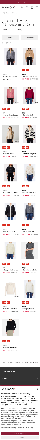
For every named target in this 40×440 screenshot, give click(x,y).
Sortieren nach (29, 38)
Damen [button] (4, 363)
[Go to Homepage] (9, 7)
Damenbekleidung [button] (14, 363)
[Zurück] (3, 22)
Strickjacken (21, 30)
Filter (9, 38)
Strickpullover (7, 30)
